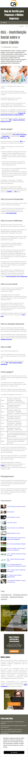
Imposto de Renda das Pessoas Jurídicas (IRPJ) (13, 114)
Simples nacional (6, 339)
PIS (16, 192)
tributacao (4, 599)
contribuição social (6, 595)
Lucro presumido (11, 213)
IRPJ (21, 141)
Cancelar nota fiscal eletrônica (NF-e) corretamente (11, 732)
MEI (9, 138)
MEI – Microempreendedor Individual (11, 363)
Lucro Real (16, 135)
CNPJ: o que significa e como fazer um (11, 729)
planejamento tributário (16, 597)
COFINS (9, 192)
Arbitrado (5, 136)
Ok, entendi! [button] (14, 752)
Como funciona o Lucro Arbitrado (16, 276)
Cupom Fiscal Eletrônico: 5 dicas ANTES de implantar (12, 722)
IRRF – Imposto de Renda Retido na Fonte (13, 120)
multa (3, 466)
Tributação (15, 47)
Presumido (23, 135)
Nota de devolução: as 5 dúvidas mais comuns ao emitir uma (14, 726)
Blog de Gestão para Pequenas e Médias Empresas (14, 14)
